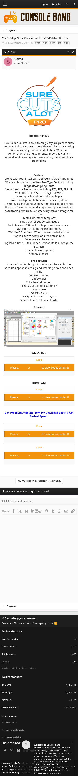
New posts (11, 722)
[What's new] (66, 4)
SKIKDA (9, 42)
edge (52, 42)
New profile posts (14, 730)
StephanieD (70, 707)
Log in (23, 367)
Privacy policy (39, 623)
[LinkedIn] (33, 511)
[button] (5, 4)
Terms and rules (22, 623)
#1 (73, 52)
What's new (9, 716)
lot (59, 42)
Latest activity (13, 737)
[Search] (73, 4)
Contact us (7, 623)
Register (36, 367)
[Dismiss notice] (71, 742)
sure (66, 42)
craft (37, 42)
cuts (45, 42)
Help (50, 623)
